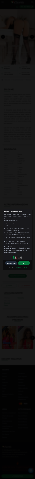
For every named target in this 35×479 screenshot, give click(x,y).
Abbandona (11, 263)
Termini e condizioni (21, 267)
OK (24, 263)
